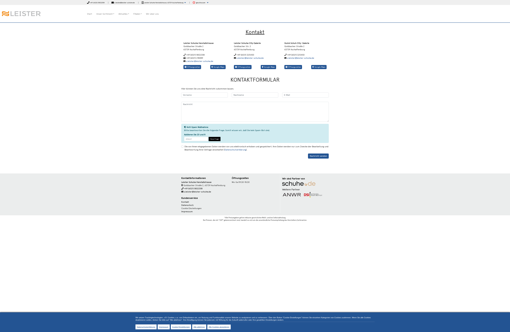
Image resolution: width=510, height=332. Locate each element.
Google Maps (218, 67)
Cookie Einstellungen (181, 327)
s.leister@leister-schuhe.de (199, 61)
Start (89, 14)
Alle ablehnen (199, 327)
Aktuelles (123, 14)
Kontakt (185, 202)
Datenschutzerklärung (146, 327)
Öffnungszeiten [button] (193, 67)
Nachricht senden (318, 156)
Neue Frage (214, 139)
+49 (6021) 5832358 (193, 188)
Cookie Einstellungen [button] (191, 208)
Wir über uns (152, 14)
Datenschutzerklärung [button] (235, 149)
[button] (164, 2)
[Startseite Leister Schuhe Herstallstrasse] (23, 13)
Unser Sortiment (104, 14)
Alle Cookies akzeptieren (219, 327)
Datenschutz (187, 205)
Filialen (136, 14)
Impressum (187, 211)
